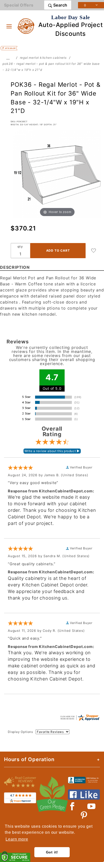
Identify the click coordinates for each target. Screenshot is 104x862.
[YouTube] (91, 806)
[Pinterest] (84, 815)
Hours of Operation (29, 759)
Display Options (20, 732)
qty (20, 246)
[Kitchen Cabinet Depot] (26, 25)
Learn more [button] (17, 839)
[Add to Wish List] (93, 250)
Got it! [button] (52, 852)
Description (15, 267)
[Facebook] (72, 806)
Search (59, 5)
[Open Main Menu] (9, 26)
